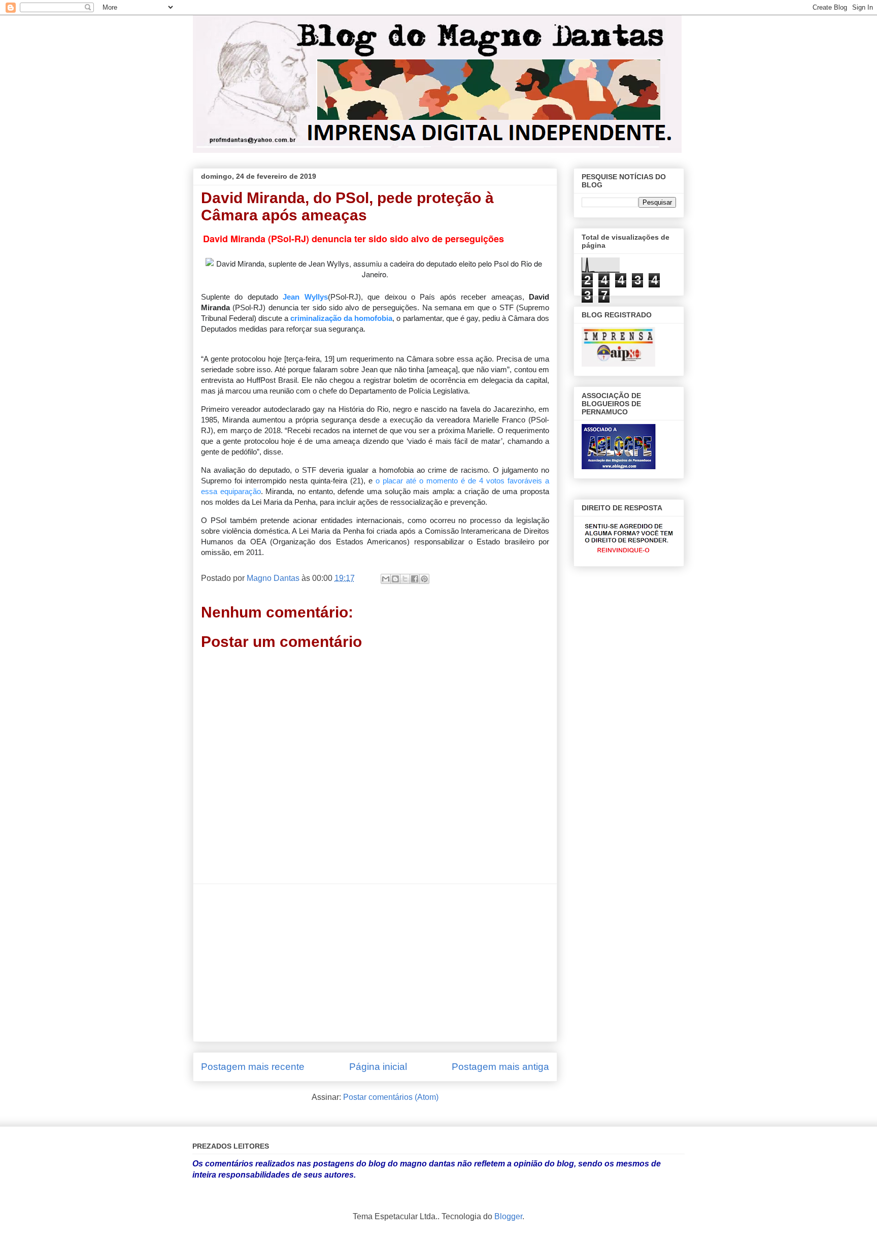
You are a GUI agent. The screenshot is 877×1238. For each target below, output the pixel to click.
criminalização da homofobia (341, 318)
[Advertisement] (375, 963)
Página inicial (378, 1066)
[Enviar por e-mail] (386, 579)
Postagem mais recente (253, 1066)
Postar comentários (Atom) (390, 1097)
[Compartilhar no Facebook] (415, 579)
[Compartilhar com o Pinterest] (424, 579)
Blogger (508, 1216)
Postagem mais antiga (500, 1066)
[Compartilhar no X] (405, 579)
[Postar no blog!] (395, 579)
